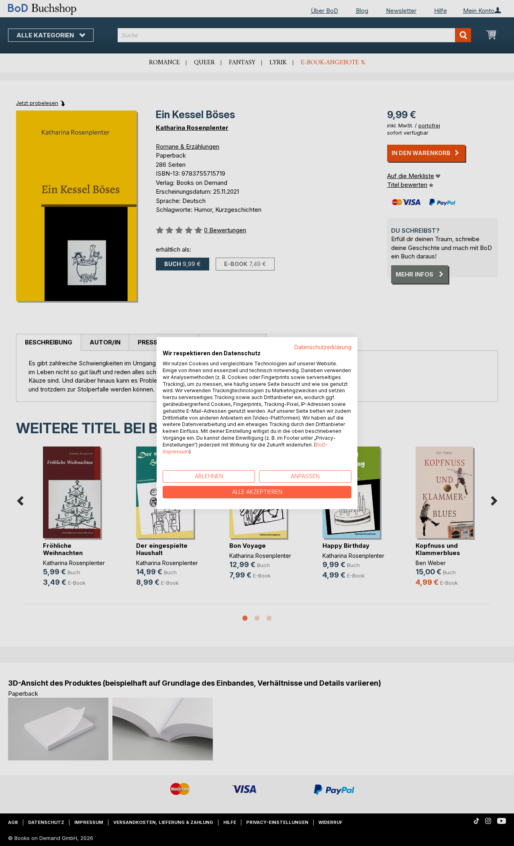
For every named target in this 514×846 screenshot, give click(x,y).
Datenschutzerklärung (322, 347)
